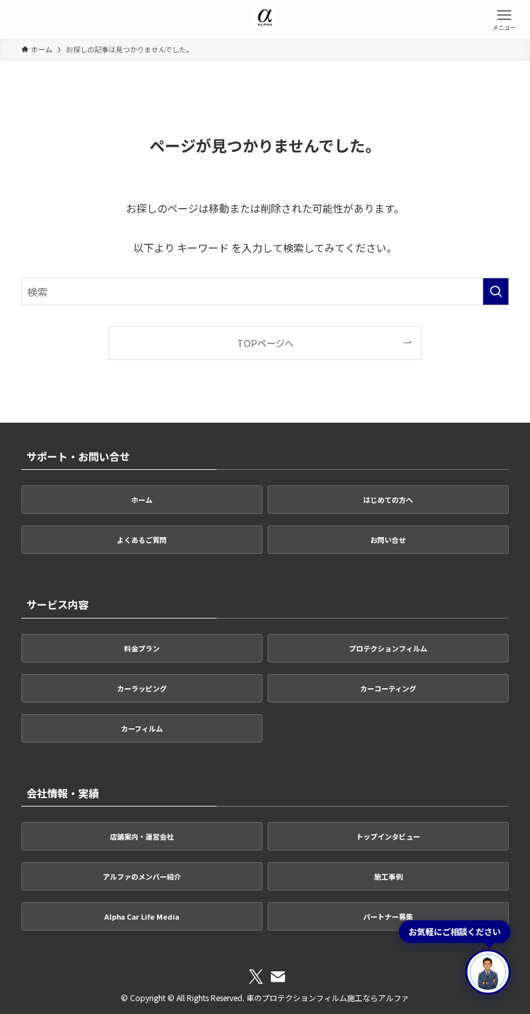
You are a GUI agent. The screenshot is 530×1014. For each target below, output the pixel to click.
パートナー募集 (388, 916)
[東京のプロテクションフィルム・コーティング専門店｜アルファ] (265, 19)
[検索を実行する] (496, 291)
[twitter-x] (256, 977)
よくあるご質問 (142, 539)
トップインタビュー (388, 836)
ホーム (142, 499)
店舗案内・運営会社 (142, 836)
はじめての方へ (388, 499)
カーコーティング (388, 688)
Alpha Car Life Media (141, 916)
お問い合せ (388, 539)
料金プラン (142, 648)
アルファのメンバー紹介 (142, 876)
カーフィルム (142, 728)
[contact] (278, 977)
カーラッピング (142, 688)
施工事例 (388, 876)
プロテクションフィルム (388, 648)
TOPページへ (265, 343)
